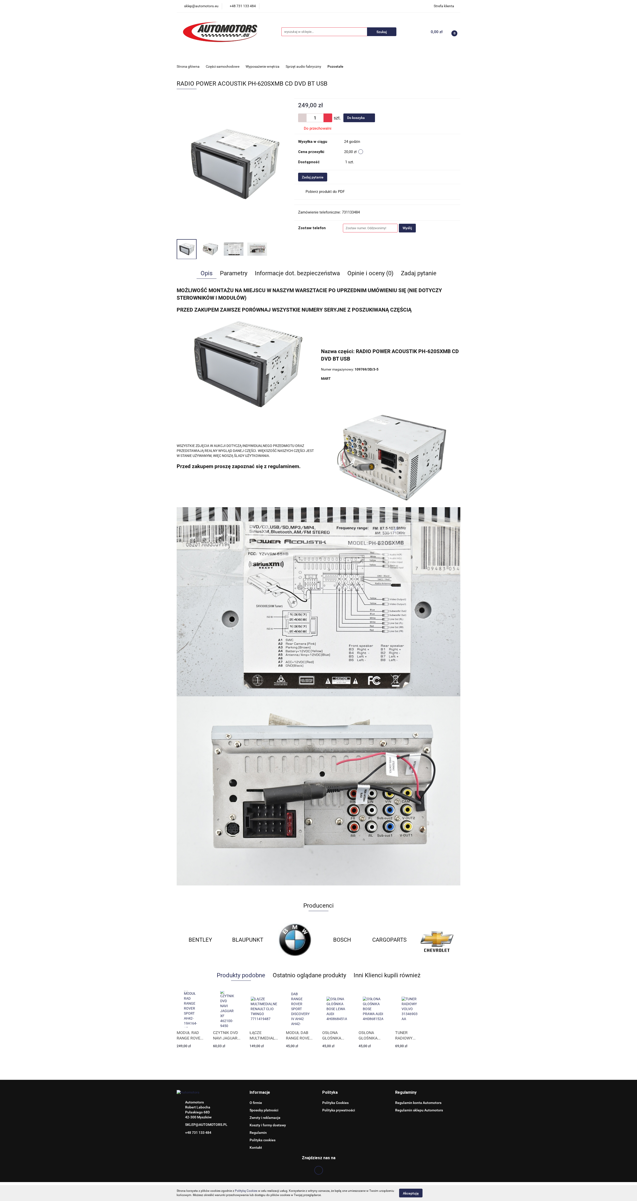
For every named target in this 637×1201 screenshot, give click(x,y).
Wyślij (407, 228)
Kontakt (256, 1147)
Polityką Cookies (246, 1191)
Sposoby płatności (264, 1110)
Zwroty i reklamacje (265, 1118)
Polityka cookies (262, 1140)
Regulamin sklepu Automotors (419, 1110)
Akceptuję (411, 1193)
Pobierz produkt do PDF (325, 191)
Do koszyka (356, 118)
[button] (260, 1092)
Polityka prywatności (338, 1110)
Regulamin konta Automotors (418, 1103)
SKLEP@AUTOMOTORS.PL (206, 1125)
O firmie (256, 1103)
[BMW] (247, 940)
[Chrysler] (436, 940)
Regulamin (258, 1133)
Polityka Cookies (335, 1103)
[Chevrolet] (389, 940)
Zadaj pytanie (312, 177)
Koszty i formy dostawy (268, 1125)
